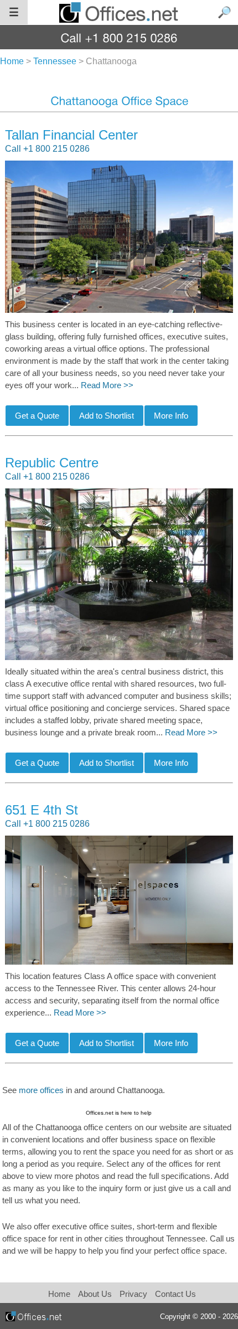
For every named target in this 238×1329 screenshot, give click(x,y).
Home (59, 1294)
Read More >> (107, 385)
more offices (41, 1090)
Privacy (134, 1294)
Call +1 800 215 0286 (47, 148)
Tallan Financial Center (71, 134)
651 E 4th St (41, 809)
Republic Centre (52, 462)
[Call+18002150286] (119, 37)
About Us (95, 1294)
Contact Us (175, 1294)
